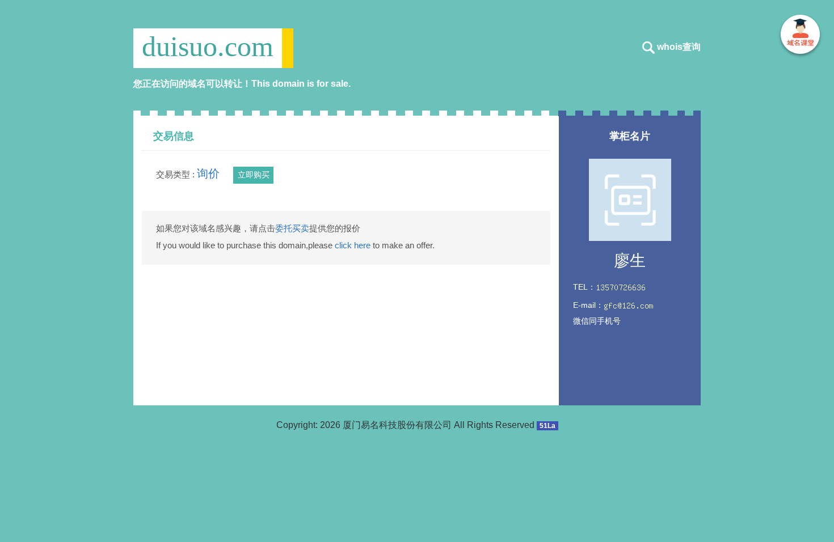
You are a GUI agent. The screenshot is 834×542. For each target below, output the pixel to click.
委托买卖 (292, 228)
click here (352, 245)
